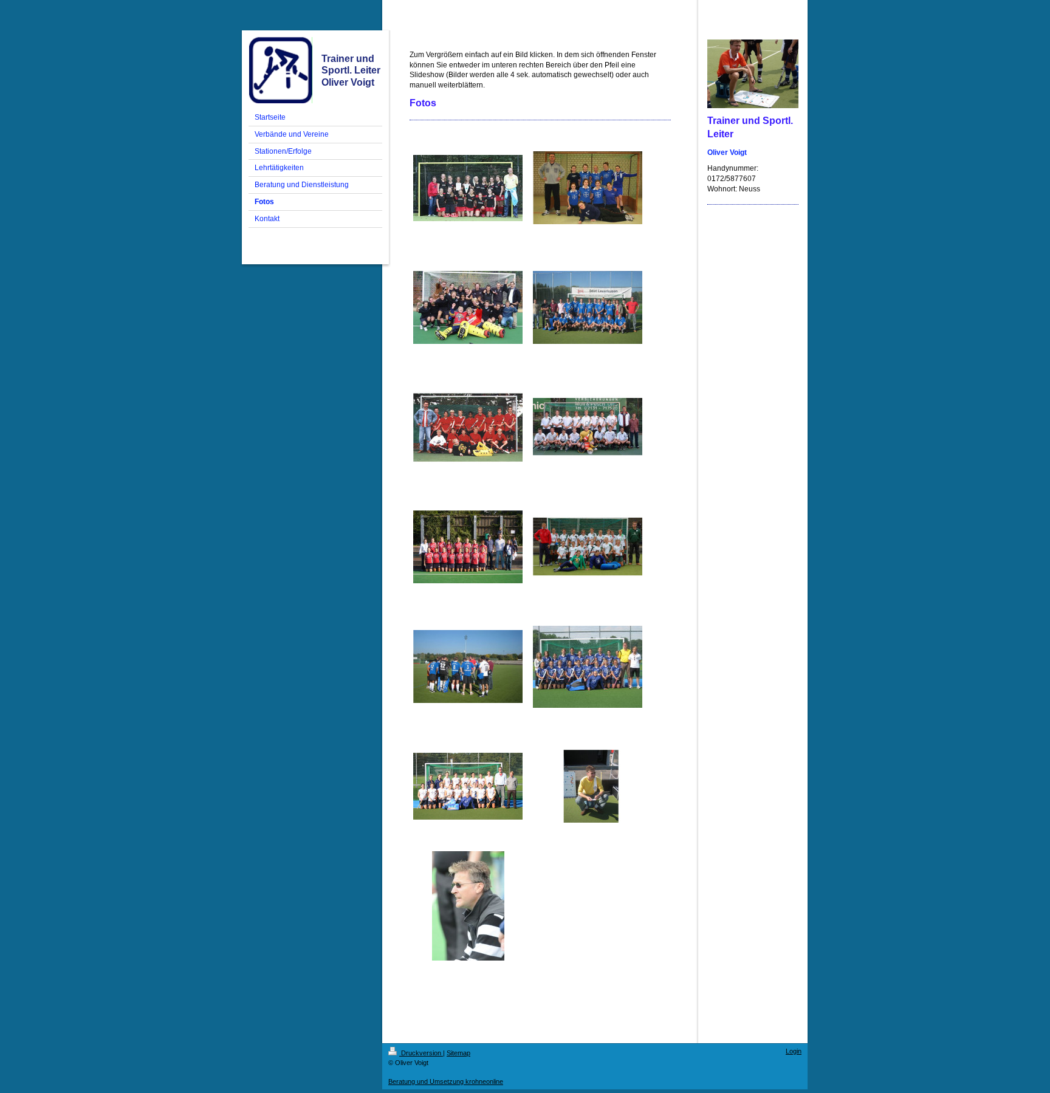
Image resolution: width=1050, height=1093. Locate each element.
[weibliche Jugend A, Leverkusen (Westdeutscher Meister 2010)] (587, 187)
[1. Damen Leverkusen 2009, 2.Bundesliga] (468, 546)
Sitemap (458, 1053)
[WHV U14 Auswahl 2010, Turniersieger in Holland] (587, 546)
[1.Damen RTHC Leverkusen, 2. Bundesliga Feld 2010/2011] (587, 667)
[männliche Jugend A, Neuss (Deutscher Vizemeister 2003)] (468, 307)
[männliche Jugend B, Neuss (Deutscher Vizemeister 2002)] (587, 427)
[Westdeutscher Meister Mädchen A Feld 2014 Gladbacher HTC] (468, 188)
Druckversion (421, 1053)
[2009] (587, 786)
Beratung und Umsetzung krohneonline (445, 1081)
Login (793, 1051)
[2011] (468, 906)
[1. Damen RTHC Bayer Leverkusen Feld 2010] (468, 786)
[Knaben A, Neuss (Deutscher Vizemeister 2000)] (468, 427)
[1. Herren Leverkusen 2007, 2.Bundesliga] (587, 307)
